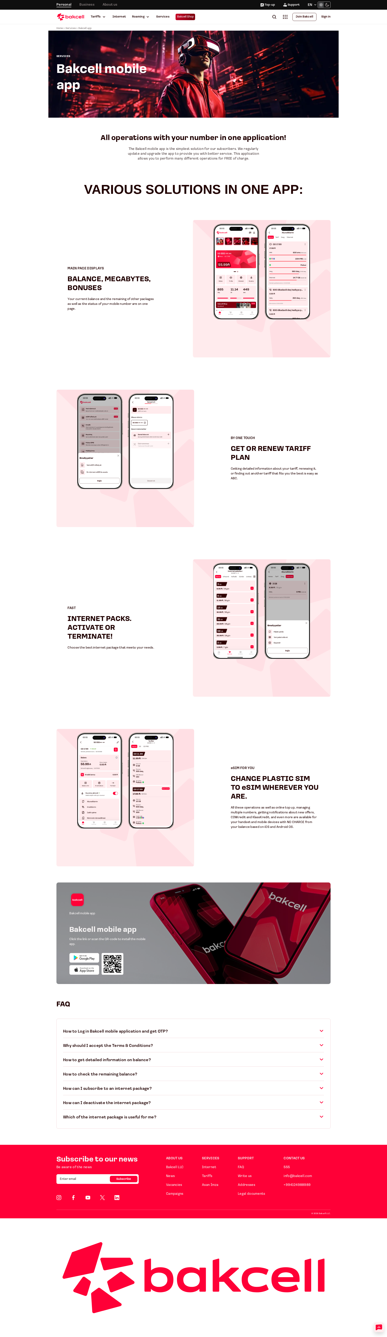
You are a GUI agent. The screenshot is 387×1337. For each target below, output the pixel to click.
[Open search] (275, 17)
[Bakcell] (70, 17)
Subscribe (123, 1179)
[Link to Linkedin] (116, 1197)
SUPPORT (246, 1158)
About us (110, 4)
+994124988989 (297, 1185)
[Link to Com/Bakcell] (102, 1197)
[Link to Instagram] (58, 1197)
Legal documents (251, 1194)
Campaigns (174, 1194)
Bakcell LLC (174, 1167)
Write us (245, 1176)
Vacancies (174, 1185)
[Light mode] (321, 5)
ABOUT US (174, 1158)
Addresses (246, 1185)
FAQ (241, 1167)
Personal (63, 4)
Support (294, 4)
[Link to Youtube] (87, 1197)
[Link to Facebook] (73, 1197)
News (170, 1176)
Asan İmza (210, 1185)
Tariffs (96, 16)
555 (287, 1167)
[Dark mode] (327, 5)
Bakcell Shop (185, 16)
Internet (119, 16)
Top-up (270, 4)
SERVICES (210, 1158)
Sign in (326, 16)
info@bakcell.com (298, 1176)
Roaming (138, 16)
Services (163, 16)
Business (86, 4)
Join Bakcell (304, 16)
